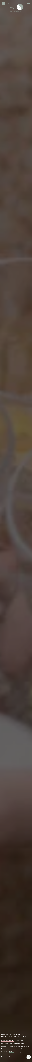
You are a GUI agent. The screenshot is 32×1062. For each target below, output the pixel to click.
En (8, 3)
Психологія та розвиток (10, 1049)
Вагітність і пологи (17, 1043)
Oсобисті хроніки (7, 1040)
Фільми (11, 1051)
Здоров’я (4, 1046)
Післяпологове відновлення (19, 1046)
